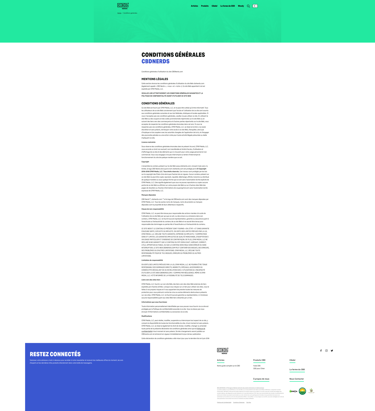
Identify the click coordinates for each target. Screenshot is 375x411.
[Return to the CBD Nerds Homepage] (123, 9)
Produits (204, 6)
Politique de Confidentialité (224, 402)
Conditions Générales (239, 402)
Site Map (248, 402)
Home (119, 13)
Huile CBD (257, 366)
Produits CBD (259, 360)
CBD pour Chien (259, 368)
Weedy (241, 6)
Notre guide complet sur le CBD (228, 366)
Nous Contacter (297, 379)
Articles (194, 6)
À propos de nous (261, 379)
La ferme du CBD (227, 6)
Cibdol (214, 6)
